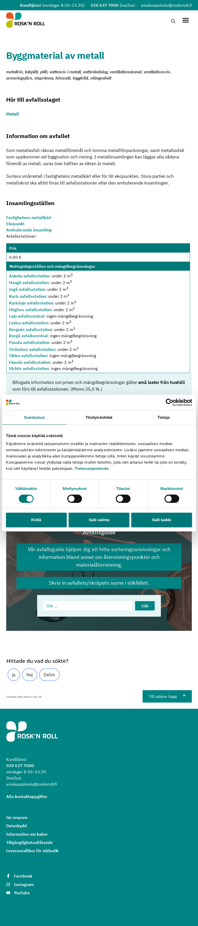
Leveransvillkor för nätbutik (32, 850)
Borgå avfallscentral (28, 335)
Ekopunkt (15, 223)
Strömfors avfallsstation (32, 349)
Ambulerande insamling (29, 229)
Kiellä (36, 520)
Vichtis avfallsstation (29, 368)
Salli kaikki (161, 520)
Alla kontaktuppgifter (26, 796)
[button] (14, 675)
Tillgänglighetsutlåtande (29, 842)
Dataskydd (16, 825)
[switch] (74, 499)
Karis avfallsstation (27, 296)
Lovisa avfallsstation (28, 322)
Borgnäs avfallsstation (30, 329)
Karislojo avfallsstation (31, 302)
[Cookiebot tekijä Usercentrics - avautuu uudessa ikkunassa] (169, 402)
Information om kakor (27, 834)
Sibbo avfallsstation (28, 355)
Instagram (24, 884)
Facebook (23, 876)
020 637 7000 (105, 5)
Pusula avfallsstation (29, 342)
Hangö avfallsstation (28, 282)
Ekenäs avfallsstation (29, 362)
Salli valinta (99, 520)
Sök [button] (144, 605)
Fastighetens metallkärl (28, 217)
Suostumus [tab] (34, 417)
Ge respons (17, 817)
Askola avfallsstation (29, 275)
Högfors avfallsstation (30, 309)
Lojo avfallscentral (26, 316)
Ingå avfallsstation (27, 289)
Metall (12, 114)
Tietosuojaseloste (92, 468)
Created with (22, 696)
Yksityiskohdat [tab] (99, 417)
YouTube (22, 892)
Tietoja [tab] (164, 417)
